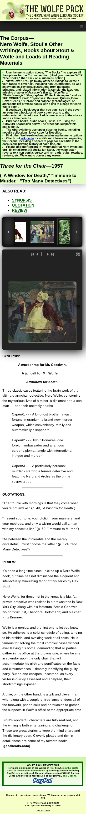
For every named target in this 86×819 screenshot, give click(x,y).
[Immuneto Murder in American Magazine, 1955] (67, 231)
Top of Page (43, 810)
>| (52, 254)
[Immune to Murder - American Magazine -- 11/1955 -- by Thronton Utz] (42, 232)
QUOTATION (23, 205)
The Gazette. (70, 775)
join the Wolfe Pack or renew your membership (42, 769)
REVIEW (19, 210)
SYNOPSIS (22, 200)
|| (42, 254)
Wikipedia (27, 138)
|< (32, 254)
